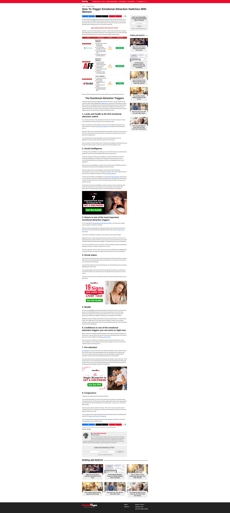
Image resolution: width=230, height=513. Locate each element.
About (126, 504)
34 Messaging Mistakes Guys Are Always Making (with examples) (139, 65)
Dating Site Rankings (112, 1)
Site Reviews (122, 1)
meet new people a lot (114, 176)
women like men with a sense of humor (102, 223)
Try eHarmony (120, 47)
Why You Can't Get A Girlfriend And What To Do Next (139, 48)
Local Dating (131, 1)
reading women (104, 103)
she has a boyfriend (111, 173)
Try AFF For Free (120, 66)
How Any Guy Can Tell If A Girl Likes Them (139, 112)
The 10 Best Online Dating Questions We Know (138, 97)
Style (103, 1)
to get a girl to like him (102, 126)
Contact (126, 506)
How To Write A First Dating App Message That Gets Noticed (139, 81)
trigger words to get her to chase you (97, 416)
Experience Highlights (98, 40)
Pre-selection (85, 350)
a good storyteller (106, 337)
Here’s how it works (112, 427)
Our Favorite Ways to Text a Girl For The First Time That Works (139, 127)
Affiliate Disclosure (141, 509)
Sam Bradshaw (99, 433)
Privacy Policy (139, 504)
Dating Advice (96, 1)
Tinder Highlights (100, 76)
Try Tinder (120, 83)
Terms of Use (139, 506)
